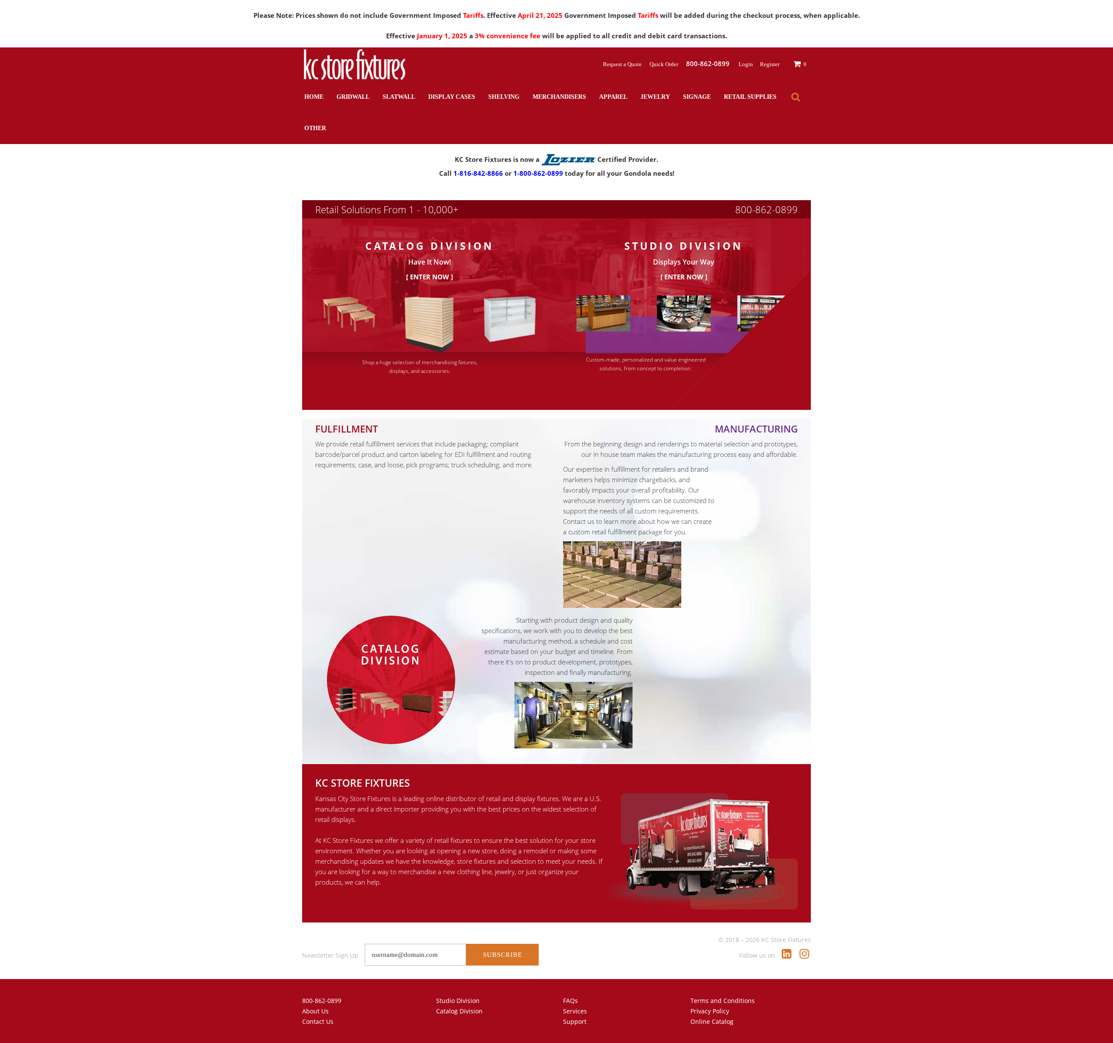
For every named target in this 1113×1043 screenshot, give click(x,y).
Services (575, 1011)
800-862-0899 (766, 209)
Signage (697, 97)
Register (770, 64)
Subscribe (502, 954)
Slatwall (399, 97)
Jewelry (655, 97)
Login (746, 64)
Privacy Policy (709, 1011)
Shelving (504, 97)
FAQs (570, 1000)
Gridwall (353, 97)
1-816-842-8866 (478, 173)
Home (313, 97)
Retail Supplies (750, 97)
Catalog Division (459, 1011)
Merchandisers (559, 97)
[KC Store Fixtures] (354, 64)
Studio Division (458, 1000)
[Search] (795, 97)
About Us (315, 1011)
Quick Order (665, 64)
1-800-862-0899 (538, 173)
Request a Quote (623, 64)
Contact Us (317, 1021)
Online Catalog (711, 1021)
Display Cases (451, 97)
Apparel (613, 97)
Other (315, 128)
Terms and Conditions (722, 1000)
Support (574, 1021)
